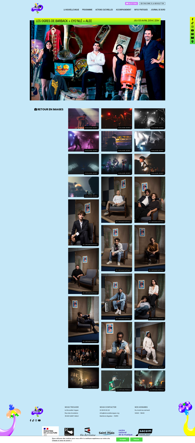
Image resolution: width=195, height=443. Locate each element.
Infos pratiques (141, 10)
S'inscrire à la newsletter (153, 3)
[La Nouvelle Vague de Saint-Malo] (37, 8)
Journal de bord (158, 10)
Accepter (123, 439)
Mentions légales (106, 416)
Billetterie (132, 3)
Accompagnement (123, 10)
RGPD (116, 416)
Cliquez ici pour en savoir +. (62, 441)
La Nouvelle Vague (71, 10)
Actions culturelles (104, 10)
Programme (87, 10)
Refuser (136, 439)
